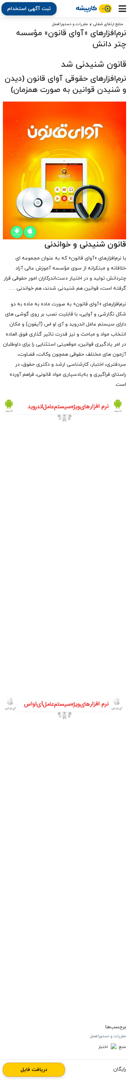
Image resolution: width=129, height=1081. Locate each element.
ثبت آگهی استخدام (29, 8)
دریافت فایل (33, 1069)
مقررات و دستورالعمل (70, 24)
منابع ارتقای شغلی (108, 24)
